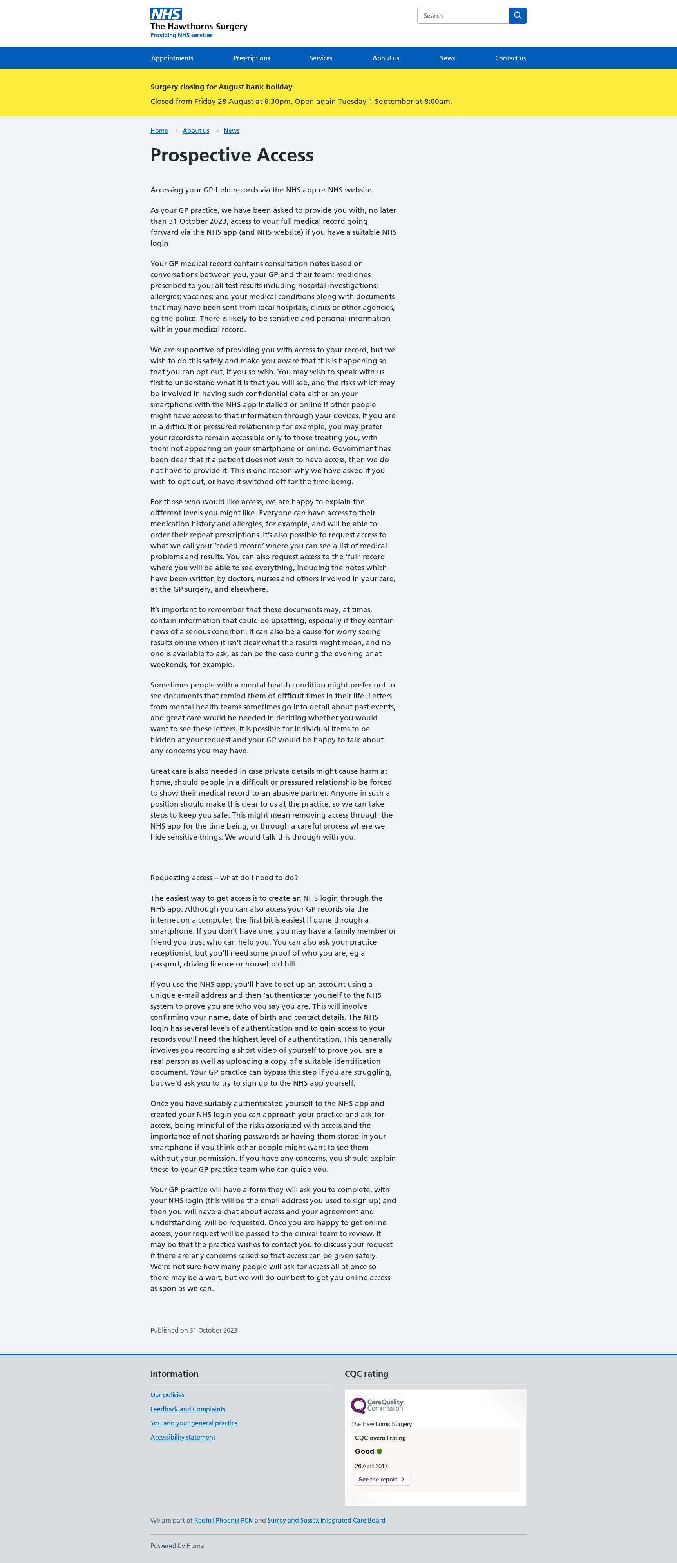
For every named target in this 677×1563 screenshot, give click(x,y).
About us (386, 58)
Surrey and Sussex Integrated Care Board (327, 1520)
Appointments (172, 58)
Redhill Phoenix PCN (223, 1520)
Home (159, 130)
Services (321, 58)
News (447, 58)
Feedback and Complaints (187, 1409)
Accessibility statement (182, 1437)
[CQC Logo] (377, 1406)
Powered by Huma (177, 1546)
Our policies (167, 1395)
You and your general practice (194, 1423)
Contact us (510, 58)
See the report (377, 1479)
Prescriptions (252, 58)
